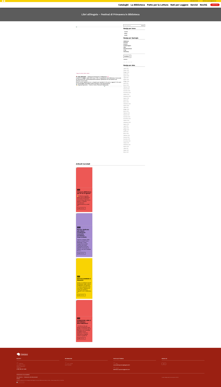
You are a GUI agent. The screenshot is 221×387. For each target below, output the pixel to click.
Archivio (126, 56)
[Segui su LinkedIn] (131, 62)
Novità (203, 4)
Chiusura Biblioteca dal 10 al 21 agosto (84, 192)
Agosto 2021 (126, 146)
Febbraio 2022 (126, 135)
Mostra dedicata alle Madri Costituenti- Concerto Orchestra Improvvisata (83, 233)
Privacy (18, 378)
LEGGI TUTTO (81, 208)
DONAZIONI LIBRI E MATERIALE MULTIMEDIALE (84, 322)
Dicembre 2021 (126, 139)
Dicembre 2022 (126, 116)
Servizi (194, 4)
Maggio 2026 (126, 72)
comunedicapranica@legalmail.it (121, 365)
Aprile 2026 (125, 74)
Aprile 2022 (125, 131)
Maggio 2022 (126, 129)
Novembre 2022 (127, 118)
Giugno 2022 (126, 127)
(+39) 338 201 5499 (194, 0)
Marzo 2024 (126, 101)
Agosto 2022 (126, 124)
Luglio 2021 (125, 148)
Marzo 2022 (126, 133)
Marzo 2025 (126, 85)
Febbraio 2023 (126, 113)
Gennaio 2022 (126, 137)
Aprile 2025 (125, 83)
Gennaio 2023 (126, 114)
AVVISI (81, 73)
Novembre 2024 (127, 92)
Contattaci (215, 4)
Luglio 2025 (125, 77)
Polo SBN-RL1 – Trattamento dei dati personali (27, 377)
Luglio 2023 (125, 107)
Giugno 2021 (126, 150)
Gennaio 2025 (126, 88)
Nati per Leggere (179, 4)
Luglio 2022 (125, 126)
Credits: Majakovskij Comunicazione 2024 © (170, 377)
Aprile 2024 (125, 100)
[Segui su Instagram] (4, 1)
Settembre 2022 (127, 122)
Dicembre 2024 (126, 90)
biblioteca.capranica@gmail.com (209, 0)
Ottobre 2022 (126, 120)
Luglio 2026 (125, 68)
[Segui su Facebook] (2, 1)
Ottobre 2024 (126, 94)
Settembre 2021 (126, 144)
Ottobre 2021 (126, 142)
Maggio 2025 (126, 81)
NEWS (88, 73)
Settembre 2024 (127, 96)
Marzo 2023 (126, 111)
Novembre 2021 (126, 141)
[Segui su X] (129, 62)
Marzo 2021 (126, 152)
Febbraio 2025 (126, 87)
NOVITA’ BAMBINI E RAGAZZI (84, 279)
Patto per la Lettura (157, 4)
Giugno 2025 (126, 79)
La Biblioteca (138, 4)
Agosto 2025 (126, 75)
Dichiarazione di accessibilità (23, 374)
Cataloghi (123, 4)
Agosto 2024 (126, 98)
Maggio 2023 (126, 109)
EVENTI (84, 73)
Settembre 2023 (127, 103)
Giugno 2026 (126, 70)
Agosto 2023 (126, 105)
